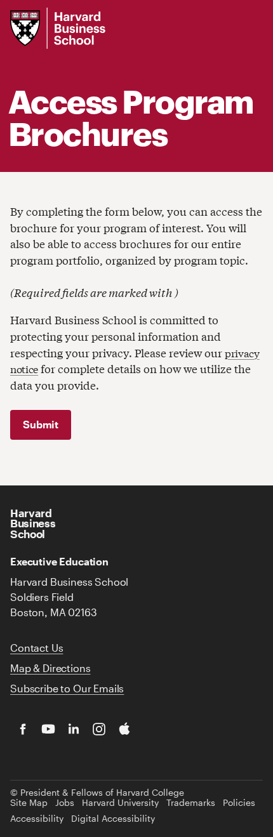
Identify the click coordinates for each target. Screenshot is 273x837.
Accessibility (36, 819)
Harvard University (120, 803)
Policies (239, 803)
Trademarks (190, 803)
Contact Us (36, 648)
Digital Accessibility (113, 819)
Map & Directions (50, 668)
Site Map (29, 803)
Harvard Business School (32, 523)
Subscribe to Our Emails (67, 688)
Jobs (64, 803)
